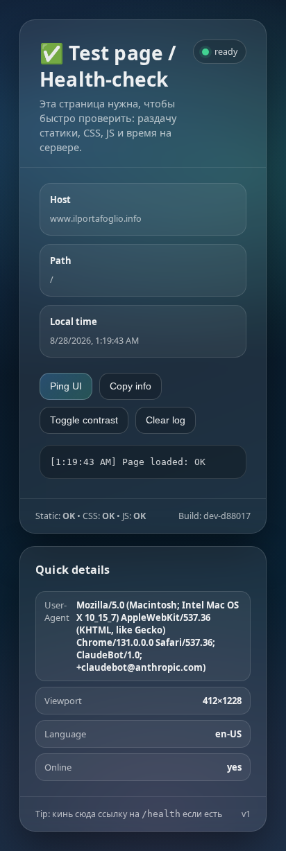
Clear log (165, 420)
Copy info (130, 386)
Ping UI (66, 386)
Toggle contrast (84, 420)
